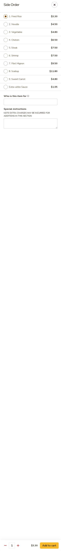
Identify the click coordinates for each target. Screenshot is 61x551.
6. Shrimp (14, 55)
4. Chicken (14, 40)
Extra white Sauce (18, 87)
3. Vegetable (15, 32)
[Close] (54, 5)
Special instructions (15, 109)
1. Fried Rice (15, 16)
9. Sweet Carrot (17, 79)
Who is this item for (15, 96)
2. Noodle (14, 24)
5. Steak (13, 47)
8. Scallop (14, 71)
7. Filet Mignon (16, 63)
